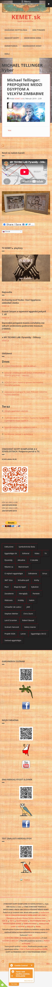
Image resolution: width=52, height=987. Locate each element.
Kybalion (35, 587)
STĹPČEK (21, 927)
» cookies (23, 946)
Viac (9, 130)
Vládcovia (8, 600)
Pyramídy (8, 560)
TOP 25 (4, 921)
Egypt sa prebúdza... (26, 21)
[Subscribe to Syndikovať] (26, 961)
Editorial (25, 553)
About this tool (28, 980)
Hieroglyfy (23, 593)
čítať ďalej (14, 984)
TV (46, 553)
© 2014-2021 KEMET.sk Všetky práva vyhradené (22, 938)
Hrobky (21, 600)
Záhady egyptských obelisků (16, 411)
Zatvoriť (32, 965)
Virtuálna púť (23, 580)
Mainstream (23, 567)
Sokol (30, 935)
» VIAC (21, 949)
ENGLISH (30, 927)
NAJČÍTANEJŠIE (22, 921)
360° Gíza (8, 580)
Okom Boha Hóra (32, 38)
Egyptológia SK (11, 553)
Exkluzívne (9, 547)
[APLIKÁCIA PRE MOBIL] (26, 674)
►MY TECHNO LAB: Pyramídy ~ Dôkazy (21, 337)
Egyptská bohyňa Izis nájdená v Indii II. (21, 427)
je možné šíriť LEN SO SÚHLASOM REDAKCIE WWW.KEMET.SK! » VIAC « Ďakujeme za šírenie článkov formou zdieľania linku (27, 915)
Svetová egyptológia (13, 640)
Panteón (36, 593)
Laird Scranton (11, 620)
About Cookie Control (11, 965)
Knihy (36, 580)
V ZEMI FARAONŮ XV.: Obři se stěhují (20, 366)
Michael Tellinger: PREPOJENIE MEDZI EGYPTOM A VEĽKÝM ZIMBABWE (25, 86)
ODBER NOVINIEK (30, 924)
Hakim (31, 600)
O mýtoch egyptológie (14, 573)
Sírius (44, 573)
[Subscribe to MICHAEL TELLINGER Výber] (26, 146)
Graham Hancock (12, 627)
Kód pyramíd (38, 30)
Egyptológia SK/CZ (38, 633)
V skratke (34, 560)
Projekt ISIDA (10, 633)
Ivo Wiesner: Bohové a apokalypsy (19, 434)
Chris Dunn (28, 613)
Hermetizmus (11, 46)
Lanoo (23, 633)
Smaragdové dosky (32, 46)
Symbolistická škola (27, 547)
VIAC (48, 964)
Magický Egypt (12, 38)
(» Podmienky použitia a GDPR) (35, 949)
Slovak (7, 231)
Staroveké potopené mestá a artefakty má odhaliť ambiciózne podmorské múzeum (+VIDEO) (23, 326)
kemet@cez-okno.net (10, 941)
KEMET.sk (19, 98)
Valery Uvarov (30, 627)
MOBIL (38, 927)
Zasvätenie (9, 593)
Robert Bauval (28, 620)
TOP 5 (12, 921)
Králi (7, 54)
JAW (28, 607)
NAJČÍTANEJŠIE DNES (38, 921)
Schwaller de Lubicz (13, 607)
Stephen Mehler (11, 613)
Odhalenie (32, 573)
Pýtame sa (9, 567)
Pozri (7, 587)
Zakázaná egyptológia (16, 30)
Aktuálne (21, 560)
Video (37, 553)
